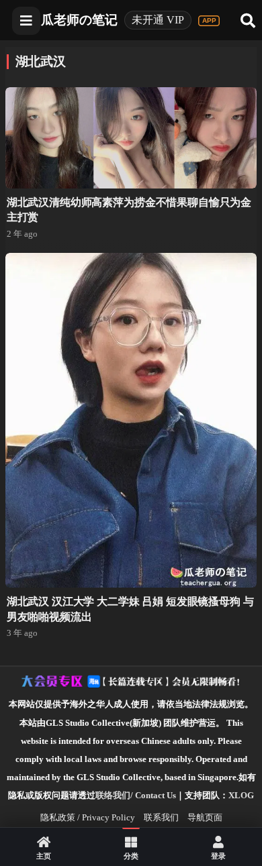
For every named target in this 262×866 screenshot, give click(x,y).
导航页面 (204, 817)
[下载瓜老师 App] (209, 20)
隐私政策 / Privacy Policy (87, 817)
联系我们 (161, 817)
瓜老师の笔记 (79, 20)
